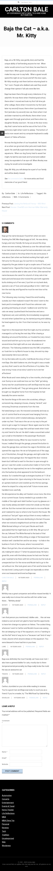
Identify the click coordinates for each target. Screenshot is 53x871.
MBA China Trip (8, 821)
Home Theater (8, 810)
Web (4, 842)
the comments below (16, 179)
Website (5, 764)
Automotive (7, 795)
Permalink (38, 578)
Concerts (5, 799)
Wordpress (6, 846)
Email (4, 758)
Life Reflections (27, 193)
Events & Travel (8, 806)
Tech (4, 831)
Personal (5, 824)
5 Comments (23, 197)
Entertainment (8, 803)
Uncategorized (8, 838)
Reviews (5, 828)
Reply (4, 581)
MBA (4, 817)
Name (4, 752)
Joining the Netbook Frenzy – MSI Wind (29, 204)
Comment (5, 722)
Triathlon (5, 835)
